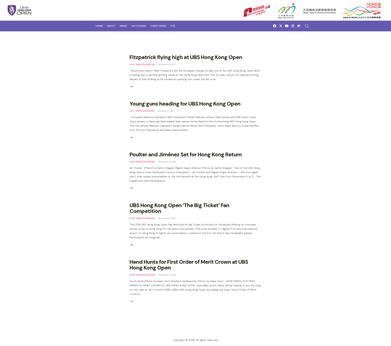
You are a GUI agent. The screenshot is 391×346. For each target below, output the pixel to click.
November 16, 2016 (167, 161)
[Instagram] (293, 26)
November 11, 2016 (167, 218)
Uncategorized (145, 64)
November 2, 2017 (166, 111)
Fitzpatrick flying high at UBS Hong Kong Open (186, 57)
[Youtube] (286, 26)
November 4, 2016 (167, 275)
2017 (132, 64)
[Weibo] (298, 26)
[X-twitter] (280, 26)
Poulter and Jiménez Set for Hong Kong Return (186, 154)
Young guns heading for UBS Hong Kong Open (185, 103)
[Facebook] (274, 26)
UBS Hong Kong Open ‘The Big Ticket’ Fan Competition (179, 208)
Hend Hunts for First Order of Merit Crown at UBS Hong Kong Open (189, 264)
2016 (132, 161)
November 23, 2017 (167, 64)
